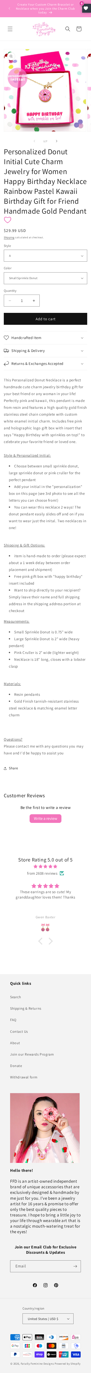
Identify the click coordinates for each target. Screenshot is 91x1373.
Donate (16, 1065)
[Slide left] (34, 141)
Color (7, 268)
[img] (45, 866)
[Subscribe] (75, 1266)
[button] (10, 29)
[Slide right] (56, 141)
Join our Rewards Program (32, 1054)
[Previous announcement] (9, 8)
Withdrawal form (24, 1077)
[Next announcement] (81, 8)
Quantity (10, 291)
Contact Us (19, 1031)
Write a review (45, 818)
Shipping (9, 237)
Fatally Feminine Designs (37, 1363)
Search (15, 997)
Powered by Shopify (68, 1363)
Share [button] (13, 768)
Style (7, 246)
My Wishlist (86, 8)
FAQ (13, 1020)
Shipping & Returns (25, 1008)
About (15, 1043)
